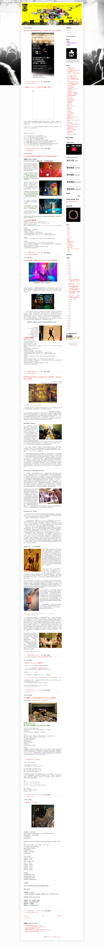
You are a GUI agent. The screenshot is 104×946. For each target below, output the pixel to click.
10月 (69, 278)
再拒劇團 (29, 148)
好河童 (68, 227)
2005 (68, 326)
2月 (69, 311)
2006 (68, 325)
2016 (68, 268)
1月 (69, 313)
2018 (68, 265)
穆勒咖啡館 (69, 243)
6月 (69, 306)
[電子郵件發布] (42, 81)
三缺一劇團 (69, 244)
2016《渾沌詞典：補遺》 (72, 75)
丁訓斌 (68, 234)
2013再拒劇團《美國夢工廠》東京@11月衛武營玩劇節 (41, 260)
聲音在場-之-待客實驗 (71, 134)
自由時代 (69, 104)
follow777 (51, 936)
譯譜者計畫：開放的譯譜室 (30, 928)
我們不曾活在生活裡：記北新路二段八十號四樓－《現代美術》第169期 (74, 292)
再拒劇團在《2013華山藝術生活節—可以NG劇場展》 (40, 698)
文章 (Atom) (28, 917)
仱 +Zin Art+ (69, 237)
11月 (69, 276)
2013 (68, 273)
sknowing (29, 81)
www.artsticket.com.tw (45, 225)
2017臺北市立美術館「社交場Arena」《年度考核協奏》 (72, 84)
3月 (69, 309)
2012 (68, 315)
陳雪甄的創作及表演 (71, 241)
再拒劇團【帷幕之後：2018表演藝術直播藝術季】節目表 (35, 929)
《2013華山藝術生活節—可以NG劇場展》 (39, 700)
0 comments (38, 81)
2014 (68, 271)
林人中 (68, 232)
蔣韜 (68, 231)
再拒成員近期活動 (70, 99)
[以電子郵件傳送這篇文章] (44, 81)
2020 (68, 261)
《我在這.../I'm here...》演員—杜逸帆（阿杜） (38, 87)
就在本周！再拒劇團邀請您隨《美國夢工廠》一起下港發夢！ (43, 30)
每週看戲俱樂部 (70, 245)
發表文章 (69, 30)
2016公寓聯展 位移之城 (71, 76)
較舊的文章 (59, 915)
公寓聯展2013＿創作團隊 (72, 94)
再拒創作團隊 (29, 150)
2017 (68, 266)
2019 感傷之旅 (70, 85)
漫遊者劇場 (69, 131)
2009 (68, 320)
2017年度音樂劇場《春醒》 (72, 81)
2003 (68, 328)
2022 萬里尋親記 (70, 87)
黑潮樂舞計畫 (69, 128)
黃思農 (68, 228)
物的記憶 (69, 111)
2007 (68, 323)
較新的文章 (26, 915)
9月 (69, 301)
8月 (69, 303)
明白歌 (68, 109)
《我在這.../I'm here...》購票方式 (34, 663)
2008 (68, 321)
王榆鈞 (68, 238)
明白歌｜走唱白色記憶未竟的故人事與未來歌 (33, 926)
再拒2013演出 (29, 83)
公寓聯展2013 (29, 656)
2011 (68, 316)
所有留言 (69, 32)
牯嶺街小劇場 (69, 247)
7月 (69, 304)
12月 (69, 274)
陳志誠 (68, 240)
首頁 (43, 915)
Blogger (59, 936)
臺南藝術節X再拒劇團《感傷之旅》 (31, 925)
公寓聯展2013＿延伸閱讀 (36, 656)
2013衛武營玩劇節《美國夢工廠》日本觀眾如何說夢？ (41, 156)
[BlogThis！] (45, 81)
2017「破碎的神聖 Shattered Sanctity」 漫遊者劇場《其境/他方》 (73, 79)
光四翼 (68, 230)
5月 (69, 308)
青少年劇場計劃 (70, 112)
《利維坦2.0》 (70, 67)
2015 (68, 270)
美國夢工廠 (34, 83)
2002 (68, 330)
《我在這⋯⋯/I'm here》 (31, 802)
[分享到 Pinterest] (49, 81)
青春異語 (69, 114)
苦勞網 (68, 251)
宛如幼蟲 (69, 108)
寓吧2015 (69, 125)
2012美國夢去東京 (30, 254)
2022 (68, 260)
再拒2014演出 (69, 98)
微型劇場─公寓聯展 (48, 656)
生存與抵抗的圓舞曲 (71, 95)
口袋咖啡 (39, 668)
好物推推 (69, 102)
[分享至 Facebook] (48, 81)
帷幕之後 (69, 118)
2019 (68, 263)
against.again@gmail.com (74, 345)
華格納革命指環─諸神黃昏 (72, 126)
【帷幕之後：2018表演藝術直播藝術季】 (32, 931)
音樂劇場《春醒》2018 (71, 117)
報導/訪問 (43, 656)
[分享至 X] (46, 81)
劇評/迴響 (69, 132)
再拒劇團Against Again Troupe (70, 139)
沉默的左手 (69, 107)
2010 (68, 318)
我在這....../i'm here (35, 150)
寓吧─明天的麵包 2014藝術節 (72, 124)
